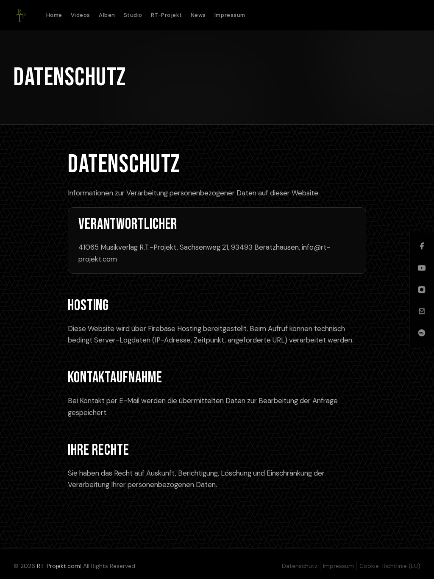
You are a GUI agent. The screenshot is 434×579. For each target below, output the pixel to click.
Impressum (229, 15)
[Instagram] (421, 289)
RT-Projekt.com (58, 566)
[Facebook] (421, 246)
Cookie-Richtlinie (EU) (389, 566)
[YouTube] (421, 268)
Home (54, 15)
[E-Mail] (421, 311)
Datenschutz (299, 566)
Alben (107, 15)
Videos (80, 15)
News (198, 15)
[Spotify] (421, 332)
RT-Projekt (166, 15)
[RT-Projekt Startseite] (20, 15)
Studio (133, 15)
